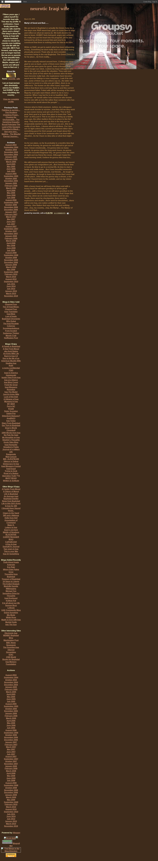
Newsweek (11, 645)
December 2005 (11, 181)
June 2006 (10, 195)
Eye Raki (11, 567)
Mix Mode (11, 615)
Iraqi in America (11, 373)
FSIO (11, 370)
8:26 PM (49, 213)
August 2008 (11, 253)
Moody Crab (11, 336)
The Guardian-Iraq (11, 647)
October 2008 (11, 258)
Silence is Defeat (11, 461)
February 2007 (11, 214)
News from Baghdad (11, 501)
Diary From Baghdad (11, 423)
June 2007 (10, 222)
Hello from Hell (11, 518)
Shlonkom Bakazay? (11, 416)
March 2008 (11, 241)
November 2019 (11, 296)
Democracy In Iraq (11, 464)
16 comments (59, 213)
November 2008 (11, 260)
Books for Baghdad (11, 659)
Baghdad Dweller (11, 499)
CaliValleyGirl (11, 542)
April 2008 (11, 243)
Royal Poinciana (9, 124)
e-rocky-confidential (11, 368)
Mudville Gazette (11, 586)
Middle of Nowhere (11, 532)
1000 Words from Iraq (11, 433)
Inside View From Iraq (11, 378)
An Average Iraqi (11, 496)
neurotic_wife (14, 79)
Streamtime (11, 652)
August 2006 (11, 200)
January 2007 (11, 212)
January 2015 (11, 291)
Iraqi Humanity (11, 445)
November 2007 (11, 234)
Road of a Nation (11, 473)
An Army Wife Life (11, 354)
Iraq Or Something (11, 554)
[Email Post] (67, 213)
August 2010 (11, 279)
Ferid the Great (11, 385)
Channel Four (11, 304)
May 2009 (11, 270)
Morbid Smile (11, 622)
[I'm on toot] (9, 838)
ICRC (11, 655)
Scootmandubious (11, 328)
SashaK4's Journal (11, 547)
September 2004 (11, 147)
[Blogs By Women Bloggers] (17, 838)
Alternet (11, 650)
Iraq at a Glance (11, 380)
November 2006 (11, 207)
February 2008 (11, 238)
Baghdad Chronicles (11, 319)
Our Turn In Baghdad (11, 425)
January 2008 (11, 236)
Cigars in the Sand (11, 513)
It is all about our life (11, 603)
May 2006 (11, 193)
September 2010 (11, 282)
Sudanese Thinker (11, 333)
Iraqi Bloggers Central (11, 466)
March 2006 (11, 188)
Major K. (11, 525)
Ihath (11, 366)
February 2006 (11, 186)
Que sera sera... (11, 132)
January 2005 (11, 157)
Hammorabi (11, 375)
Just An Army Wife (11, 394)
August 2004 (11, 145)
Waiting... (5, 134)
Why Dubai (11, 321)
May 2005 (11, 167)
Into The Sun (11, 625)
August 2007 (11, 226)
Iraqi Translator (11, 312)
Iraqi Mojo (11, 314)
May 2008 (11, 246)
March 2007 (11, 217)
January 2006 (11, 183)
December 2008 (11, 262)
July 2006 (11, 198)
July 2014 (11, 289)
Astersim (11, 565)
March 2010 (11, 277)
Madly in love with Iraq (11, 620)
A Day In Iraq (11, 544)
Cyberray (11, 326)
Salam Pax (11, 413)
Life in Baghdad (11, 494)
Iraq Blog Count (11, 382)
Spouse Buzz (11, 605)
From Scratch (11, 331)
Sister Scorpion (11, 411)
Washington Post (11, 640)
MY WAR (11, 404)
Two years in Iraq (11, 549)
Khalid (11, 409)
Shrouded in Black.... (11, 129)
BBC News (11, 643)
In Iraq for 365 (11, 506)
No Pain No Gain (11, 435)
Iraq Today (11, 421)
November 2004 (11, 152)
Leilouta (11, 608)
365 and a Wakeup (11, 515)
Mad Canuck (11, 457)
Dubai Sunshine (11, 613)
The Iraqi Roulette (11, 324)
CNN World (11, 657)
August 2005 (11, 174)
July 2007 (11, 224)
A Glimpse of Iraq (11, 399)
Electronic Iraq (11, 633)
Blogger (16, 833)
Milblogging (11, 589)
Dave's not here (11, 530)
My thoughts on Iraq (11, 437)
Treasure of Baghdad (11, 579)
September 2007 (11, 229)
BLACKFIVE (11, 535)
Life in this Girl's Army (11, 503)
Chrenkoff (11, 430)
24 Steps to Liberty (11, 581)
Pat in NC (11, 406)
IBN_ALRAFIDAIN (11, 459)
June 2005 (10, 169)
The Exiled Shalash (11, 584)
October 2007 (11, 231)
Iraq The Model (11, 392)
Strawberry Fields (11, 447)
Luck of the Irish (11, 397)
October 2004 (11, 150)
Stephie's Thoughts (11, 440)
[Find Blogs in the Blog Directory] (11, 851)
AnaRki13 (11, 418)
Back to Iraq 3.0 (11, 356)
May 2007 (11, 219)
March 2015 (11, 294)
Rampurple (11, 454)
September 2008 (11, 255)
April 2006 (11, 191)
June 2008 (10, 248)
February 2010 (11, 274)
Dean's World (11, 428)
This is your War (11, 551)
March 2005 (11, 162)
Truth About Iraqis (11, 562)
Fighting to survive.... (11, 110)
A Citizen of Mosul (11, 491)
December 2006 (11, 210)
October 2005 (11, 179)
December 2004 (11, 155)
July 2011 (11, 284)
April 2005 (11, 164)
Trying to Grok (11, 471)
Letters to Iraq (11, 527)
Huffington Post (11, 338)
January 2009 (11, 265)
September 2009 (11, 272)
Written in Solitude (11, 481)
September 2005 (11, 176)
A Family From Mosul (11, 489)
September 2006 (11, 202)
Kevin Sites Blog (11, 442)
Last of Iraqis (11, 316)
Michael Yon (11, 591)
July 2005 (11, 171)
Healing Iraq (11, 363)
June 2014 (10, 286)
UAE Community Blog (11, 610)
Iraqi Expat (11, 469)
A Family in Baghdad (11, 346)
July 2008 (11, 250)
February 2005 (11, 159)
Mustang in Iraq (11, 401)
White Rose (11, 617)
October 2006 (11, 205)
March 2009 (11, 267)
